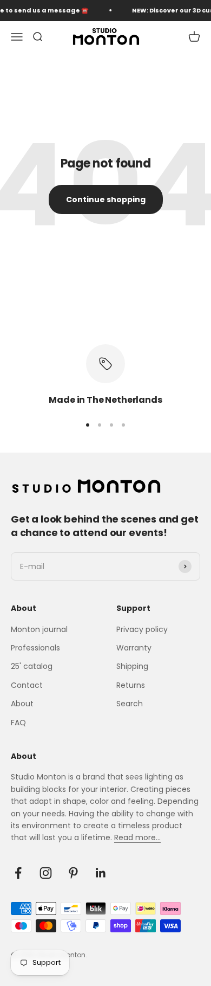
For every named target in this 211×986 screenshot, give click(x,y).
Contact (27, 685)
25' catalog (31, 666)
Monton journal (39, 629)
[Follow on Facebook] (18, 873)
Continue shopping (106, 199)
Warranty (133, 647)
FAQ (18, 722)
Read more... (137, 837)
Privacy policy (142, 629)
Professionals (35, 647)
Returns (130, 685)
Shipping (132, 666)
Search (129, 703)
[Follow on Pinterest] (73, 873)
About (22, 703)
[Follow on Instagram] (45, 873)
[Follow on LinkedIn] (101, 873)
